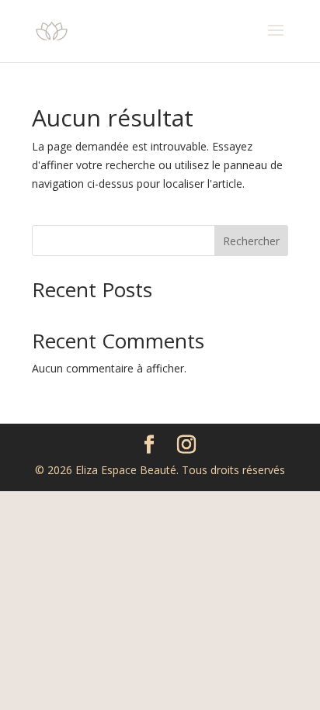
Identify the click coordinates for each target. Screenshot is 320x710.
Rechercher (251, 241)
